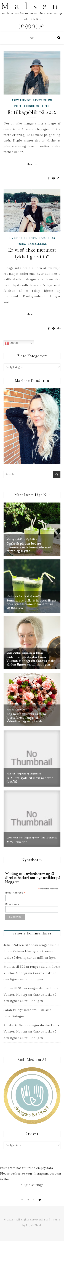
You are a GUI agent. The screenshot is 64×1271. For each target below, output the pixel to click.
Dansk (14, 343)
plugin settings (32, 1185)
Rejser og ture (37, 106)
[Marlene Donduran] (32, 426)
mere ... (32, 164)
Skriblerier (37, 244)
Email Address (15, 892)
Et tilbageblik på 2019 (32, 112)
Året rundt (21, 100)
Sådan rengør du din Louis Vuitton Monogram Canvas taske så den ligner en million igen (32, 951)
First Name (12, 904)
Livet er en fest (22, 238)
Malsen (32, 6)
